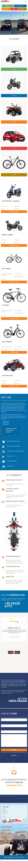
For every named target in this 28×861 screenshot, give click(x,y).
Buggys (4, 809)
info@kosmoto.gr (7, 832)
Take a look (14, 211)
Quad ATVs (5, 813)
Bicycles (4, 816)
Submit (15, 750)
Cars (3, 814)
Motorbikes (5, 811)
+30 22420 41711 (14, 785)
